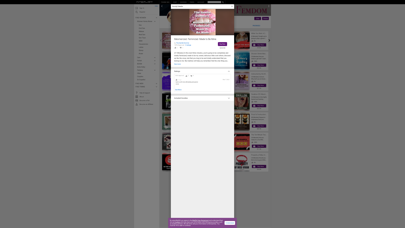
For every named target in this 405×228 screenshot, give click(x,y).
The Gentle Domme (182, 43)
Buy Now (222, 44)
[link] (232, 7)
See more (177, 64)
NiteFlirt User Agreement (200, 220)
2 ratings (188, 45)
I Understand (230, 223)
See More (178, 90)
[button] (202, 71)
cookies (177, 222)
